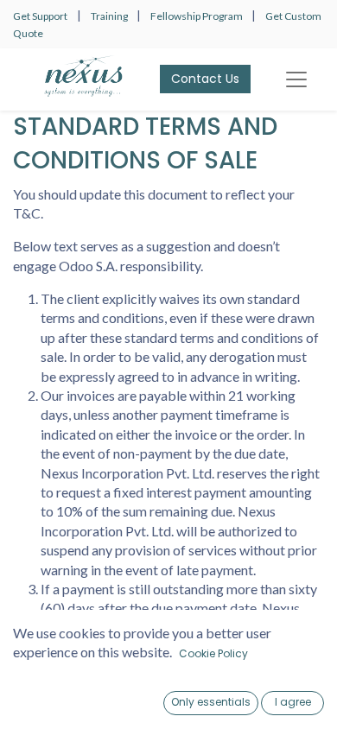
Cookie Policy (213, 653)
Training (110, 16)
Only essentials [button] (211, 701)
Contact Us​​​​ (205, 78)
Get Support (40, 16)
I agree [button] (293, 701)
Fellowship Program (197, 16)
